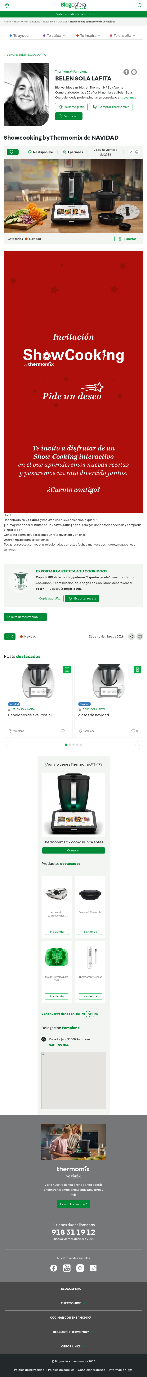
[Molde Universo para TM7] (57, 957)
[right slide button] (139, 745)
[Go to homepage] (73, 5)
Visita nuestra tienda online (71, 14)
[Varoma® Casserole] (90, 892)
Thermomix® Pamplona (27, 21)
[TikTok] (93, 1268)
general (62, 21)
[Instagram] (80, 1268)
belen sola (49, 21)
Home (7, 21)
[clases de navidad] (108, 684)
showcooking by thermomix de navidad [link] (92, 21)
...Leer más (129, 97)
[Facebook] (53, 1268)
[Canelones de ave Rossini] (38, 684)
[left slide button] (7, 745)
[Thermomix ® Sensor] (90, 957)
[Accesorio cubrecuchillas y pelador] (57, 892)
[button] (140, 5)
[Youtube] (67, 1268)
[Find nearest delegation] (7, 5)
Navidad (14, 704)
